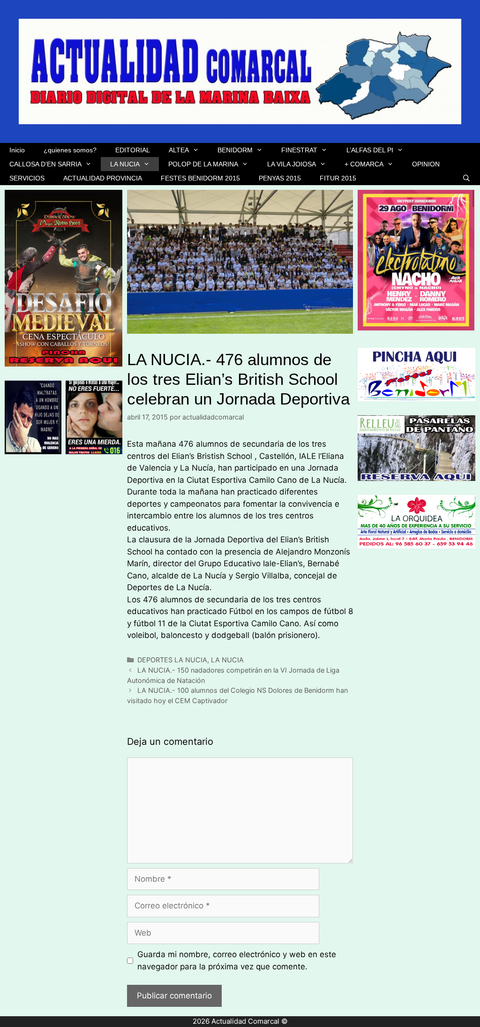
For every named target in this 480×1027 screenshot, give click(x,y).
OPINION (426, 164)
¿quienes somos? (70, 150)
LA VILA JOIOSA (291, 164)
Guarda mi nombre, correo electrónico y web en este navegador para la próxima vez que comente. (236, 960)
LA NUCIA (125, 164)
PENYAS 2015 (280, 178)
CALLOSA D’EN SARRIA (45, 164)
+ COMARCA (364, 164)
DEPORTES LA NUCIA (172, 660)
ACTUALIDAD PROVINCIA (102, 178)
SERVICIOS (27, 178)
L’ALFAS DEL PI (369, 150)
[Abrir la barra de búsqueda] (466, 178)
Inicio (17, 150)
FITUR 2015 (338, 178)
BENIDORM (235, 150)
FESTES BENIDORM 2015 (200, 178)
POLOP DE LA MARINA (203, 164)
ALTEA (179, 150)
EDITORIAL (132, 150)
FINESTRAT (299, 150)
